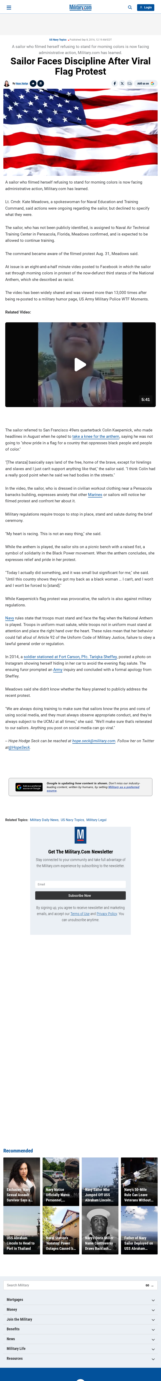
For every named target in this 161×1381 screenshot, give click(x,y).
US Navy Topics (57, 39)
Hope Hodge (22, 83)
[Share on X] (122, 83)
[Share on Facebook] (114, 83)
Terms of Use (80, 913)
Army (57, 669)
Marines (95, 494)
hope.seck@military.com (93, 740)
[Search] (130, 7)
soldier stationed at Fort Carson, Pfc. (57, 656)
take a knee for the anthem (95, 436)
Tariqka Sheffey (103, 656)
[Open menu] (9, 7)
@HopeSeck (19, 747)
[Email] (129, 83)
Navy (9, 618)
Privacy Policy (107, 913)
